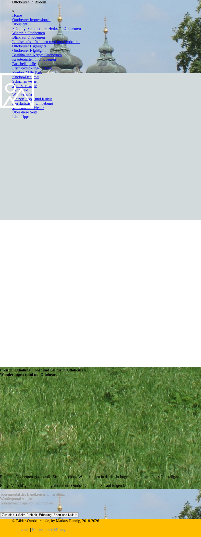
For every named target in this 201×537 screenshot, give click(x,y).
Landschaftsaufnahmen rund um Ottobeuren (46, 42)
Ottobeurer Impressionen (31, 20)
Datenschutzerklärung (49, 529)
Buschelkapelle (24, 64)
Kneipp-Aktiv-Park (27, 72)
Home (17, 15)
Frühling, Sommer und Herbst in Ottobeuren (46, 28)
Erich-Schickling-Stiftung (32, 68)
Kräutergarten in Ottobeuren (34, 59)
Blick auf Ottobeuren (28, 37)
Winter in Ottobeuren (28, 33)
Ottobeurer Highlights (29, 46)
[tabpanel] (100, 525)
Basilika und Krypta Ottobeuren (37, 55)
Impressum (20, 529)
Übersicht (19, 24)
